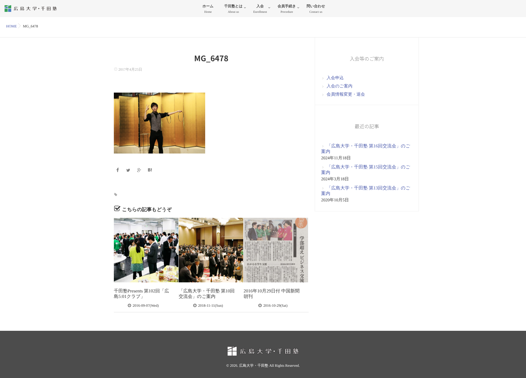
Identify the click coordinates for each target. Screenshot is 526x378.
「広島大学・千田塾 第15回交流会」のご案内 (365, 170)
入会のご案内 (339, 86)
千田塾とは (233, 9)
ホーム (208, 9)
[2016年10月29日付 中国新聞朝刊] (276, 250)
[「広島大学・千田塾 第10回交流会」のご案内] (211, 250)
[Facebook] (118, 171)
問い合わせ (316, 9)
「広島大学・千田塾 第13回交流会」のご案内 (365, 191)
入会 (260, 9)
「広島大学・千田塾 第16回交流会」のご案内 (365, 149)
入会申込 (335, 78)
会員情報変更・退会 (346, 94)
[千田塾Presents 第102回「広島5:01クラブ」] (146, 250)
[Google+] (139, 171)
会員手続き (287, 9)
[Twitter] (129, 171)
